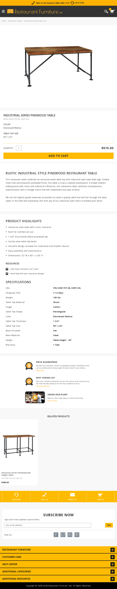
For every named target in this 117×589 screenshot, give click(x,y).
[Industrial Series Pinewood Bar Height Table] (19, 446)
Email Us (72, 499)
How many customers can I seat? (24, 269)
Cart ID (100, 499)
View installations (43, 386)
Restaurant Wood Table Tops (35, 21)
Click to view (52, 400)
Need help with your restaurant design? (27, 273)
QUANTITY (8, 148)
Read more (40, 370)
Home (4, 21)
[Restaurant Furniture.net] (34, 11)
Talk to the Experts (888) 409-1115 (52, 3)
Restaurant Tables (15, 21)
